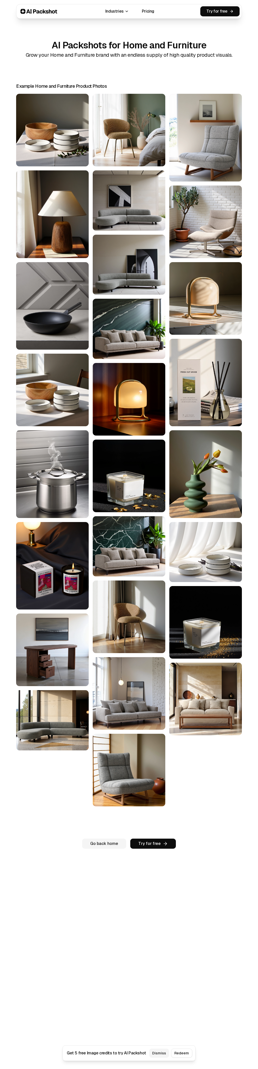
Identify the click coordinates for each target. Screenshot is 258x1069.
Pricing (148, 11)
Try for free (217, 11)
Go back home (104, 843)
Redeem (181, 1053)
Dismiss (159, 1053)
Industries (114, 11)
